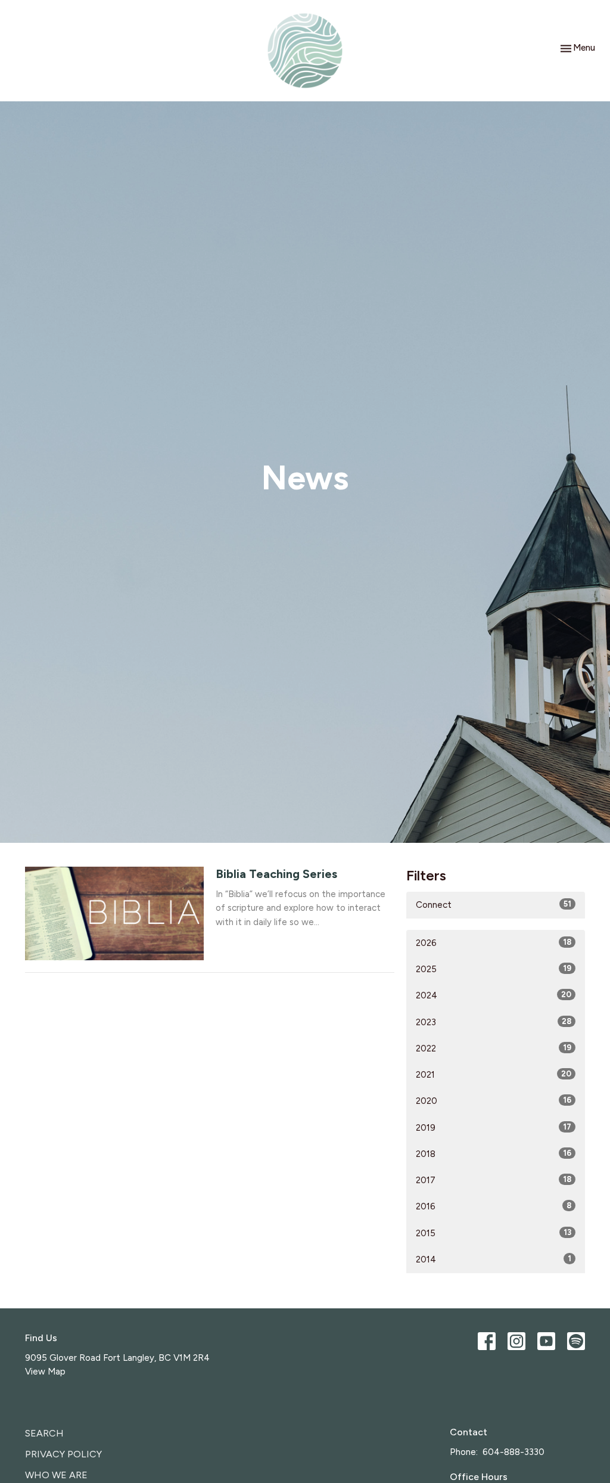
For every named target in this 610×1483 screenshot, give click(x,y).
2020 (493, 1101)
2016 (493, 1206)
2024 (493, 995)
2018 (493, 1154)
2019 (493, 1127)
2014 (493, 1259)
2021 (493, 1074)
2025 (493, 969)
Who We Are (56, 1475)
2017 (493, 1180)
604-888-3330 (513, 1452)
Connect (493, 904)
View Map (45, 1371)
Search (44, 1433)
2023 (493, 1022)
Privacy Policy (63, 1454)
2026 (493, 943)
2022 (493, 1048)
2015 (493, 1233)
